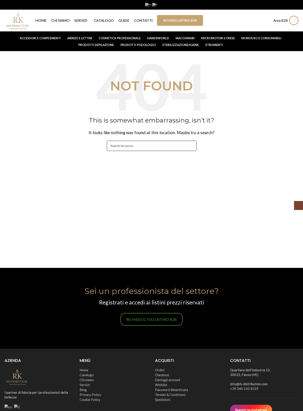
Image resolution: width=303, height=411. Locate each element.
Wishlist (161, 385)
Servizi (85, 385)
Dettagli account (167, 380)
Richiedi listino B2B (180, 20)
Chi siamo (87, 380)
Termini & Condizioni (170, 395)
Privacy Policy (90, 395)
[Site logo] (17, 19)
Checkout (162, 375)
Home (84, 370)
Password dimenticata (171, 390)
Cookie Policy (90, 400)
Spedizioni (162, 400)
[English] (148, 4)
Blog (83, 390)
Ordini (159, 370)
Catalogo (87, 375)
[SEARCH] (191, 146)
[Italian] (155, 4)
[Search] (267, 20)
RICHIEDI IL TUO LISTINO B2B (151, 319)
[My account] (295, 20)
